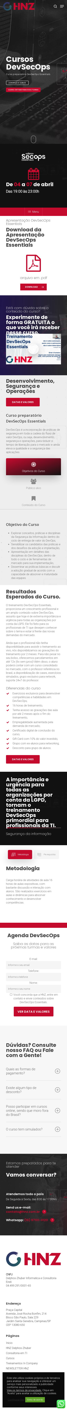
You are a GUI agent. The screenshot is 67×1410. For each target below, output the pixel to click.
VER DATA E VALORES (34, 1011)
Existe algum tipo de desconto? (21, 1090)
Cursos (10, 1358)
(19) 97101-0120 (36, 1220)
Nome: (34, 982)
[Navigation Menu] (62, 6)
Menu (35, 211)
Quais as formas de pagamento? (20, 1071)
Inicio (9, 1343)
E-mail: (33, 959)
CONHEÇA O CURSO (17, 83)
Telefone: (33, 971)
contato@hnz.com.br (23, 1212)
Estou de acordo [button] (35, 1399)
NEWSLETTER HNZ (17, 1368)
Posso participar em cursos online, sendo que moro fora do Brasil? (27, 1110)
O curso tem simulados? (24, 1129)
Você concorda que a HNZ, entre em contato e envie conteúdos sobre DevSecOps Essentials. (35, 998)
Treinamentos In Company (22, 1363)
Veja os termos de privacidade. (24, 1390)
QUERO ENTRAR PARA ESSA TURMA (23, 90)
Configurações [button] (16, 1399)
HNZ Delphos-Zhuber (18, 1348)
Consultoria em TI (16, 1353)
